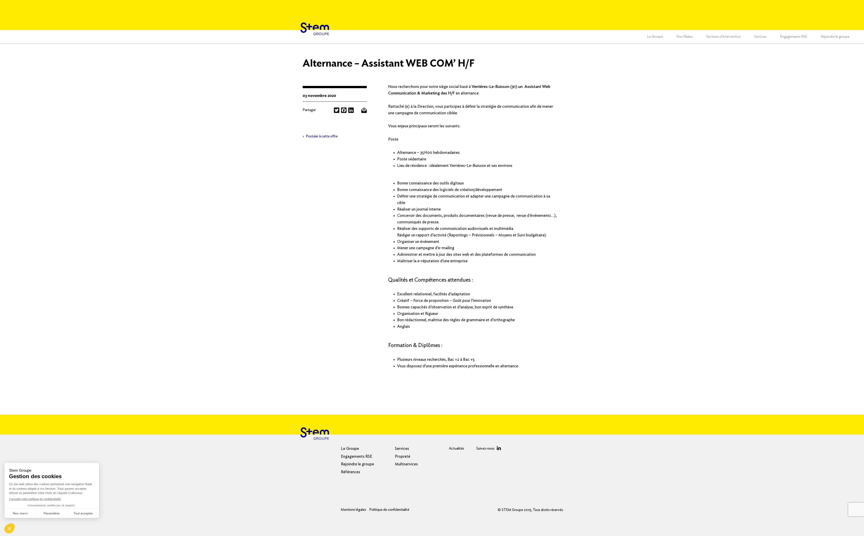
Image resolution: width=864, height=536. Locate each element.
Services (760, 36)
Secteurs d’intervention (723, 36)
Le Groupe (655, 36)
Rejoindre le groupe (835, 36)
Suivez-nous (485, 448)
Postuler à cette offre (322, 136)
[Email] (364, 110)
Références (350, 472)
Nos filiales (684, 36)
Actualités (456, 448)
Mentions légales (353, 509)
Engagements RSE (793, 36)
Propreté (402, 457)
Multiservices (406, 464)
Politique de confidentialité (389, 509)
